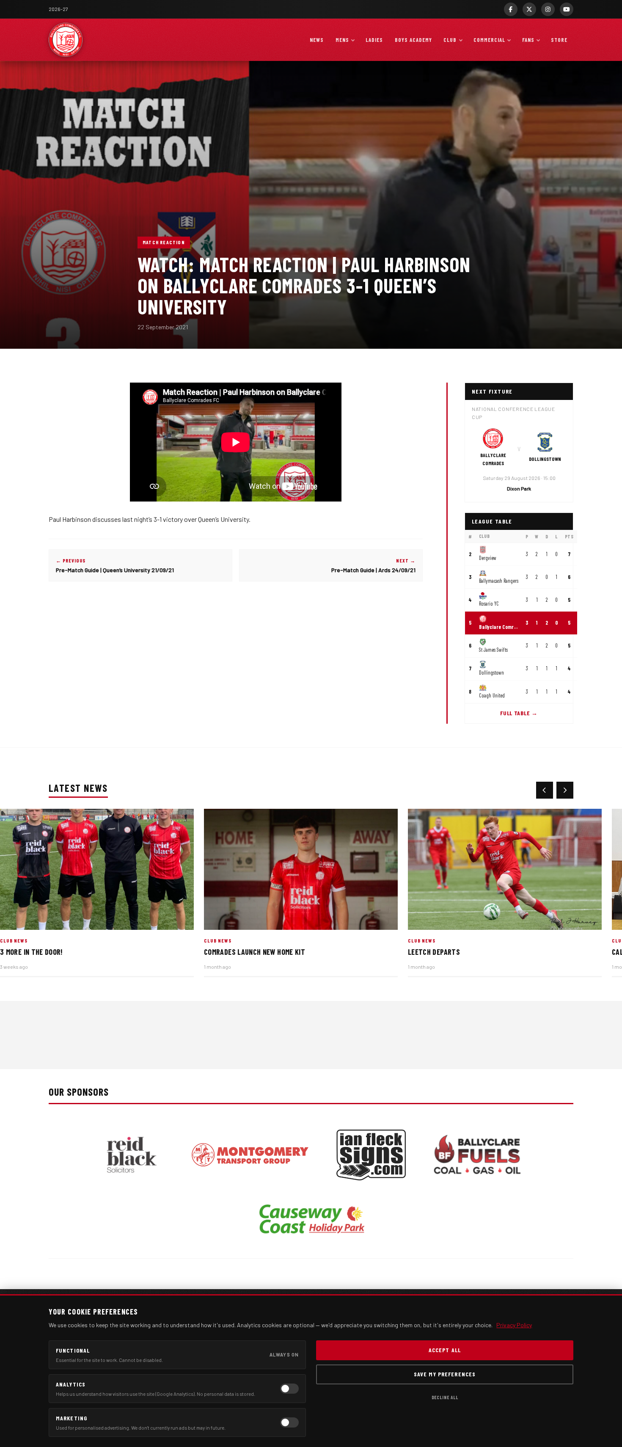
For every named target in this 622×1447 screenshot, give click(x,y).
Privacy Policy (514, 1324)
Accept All (445, 1349)
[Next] (564, 790)
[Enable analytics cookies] (289, 1389)
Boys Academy (413, 39)
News (317, 39)
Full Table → (518, 713)
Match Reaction (164, 242)
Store (559, 39)
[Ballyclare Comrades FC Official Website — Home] (66, 40)
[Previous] (544, 790)
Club (450, 39)
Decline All (445, 1397)
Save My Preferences (445, 1374)
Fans (528, 39)
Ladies (374, 39)
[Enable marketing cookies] (289, 1422)
